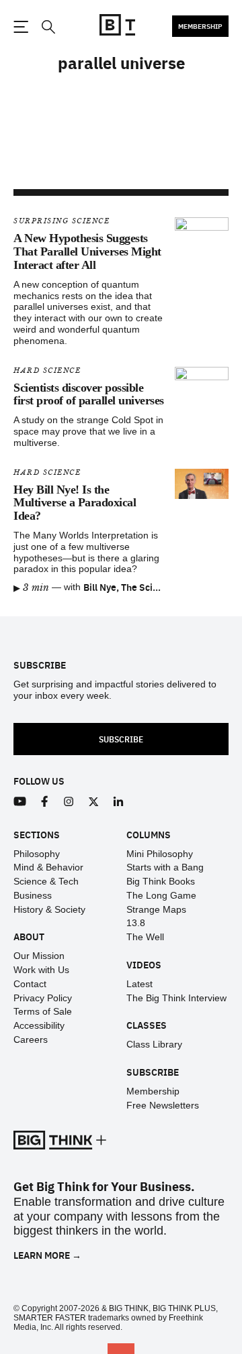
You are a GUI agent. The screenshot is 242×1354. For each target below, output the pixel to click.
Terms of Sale (42, 1011)
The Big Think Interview (176, 998)
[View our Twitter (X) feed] (94, 802)
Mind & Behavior (48, 867)
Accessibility (39, 1025)
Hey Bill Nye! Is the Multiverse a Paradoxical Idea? (74, 503)
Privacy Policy (42, 998)
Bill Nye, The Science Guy (137, 587)
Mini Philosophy (159, 853)
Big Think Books (160, 881)
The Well (145, 937)
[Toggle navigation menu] (20, 27)
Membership (200, 26)
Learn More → (47, 1255)
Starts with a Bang (165, 867)
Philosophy (36, 853)
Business (32, 895)
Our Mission (39, 955)
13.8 (135, 922)
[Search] (48, 27)
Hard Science (47, 370)
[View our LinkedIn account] (119, 802)
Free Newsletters (162, 1105)
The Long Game (161, 895)
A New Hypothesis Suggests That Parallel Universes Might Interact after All (87, 251)
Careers (30, 1039)
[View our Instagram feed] (69, 802)
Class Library (154, 1044)
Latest (139, 983)
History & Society (49, 909)
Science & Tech (46, 881)
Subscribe (121, 738)
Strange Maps (156, 909)
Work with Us (41, 969)
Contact (29, 983)
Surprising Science (61, 221)
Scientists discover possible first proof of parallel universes (88, 394)
